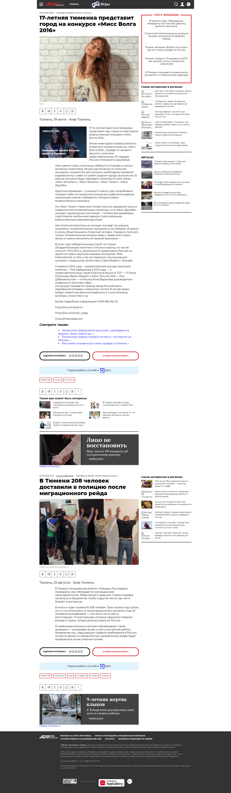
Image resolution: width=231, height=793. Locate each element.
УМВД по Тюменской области (54, 567)
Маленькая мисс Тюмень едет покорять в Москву (67, 413)
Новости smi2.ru (49, 466)
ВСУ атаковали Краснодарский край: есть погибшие (172, 204)
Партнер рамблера (87, 781)
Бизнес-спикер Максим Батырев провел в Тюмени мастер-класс (69, 423)
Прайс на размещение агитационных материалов (120, 736)
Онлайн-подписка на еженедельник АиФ (80, 739)
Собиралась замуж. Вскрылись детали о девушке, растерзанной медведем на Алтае (171, 104)
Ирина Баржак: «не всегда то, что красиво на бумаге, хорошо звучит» (119, 415)
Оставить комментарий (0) (116, 356)
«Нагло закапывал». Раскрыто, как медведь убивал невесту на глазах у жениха (172, 124)
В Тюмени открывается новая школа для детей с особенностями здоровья (166, 73)
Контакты (110, 739)
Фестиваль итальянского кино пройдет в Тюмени (94, 343)
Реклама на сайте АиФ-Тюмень (75, 736)
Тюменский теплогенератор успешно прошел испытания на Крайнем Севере (166, 36)
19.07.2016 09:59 (46, 13)
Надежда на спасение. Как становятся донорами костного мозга (68, 405)
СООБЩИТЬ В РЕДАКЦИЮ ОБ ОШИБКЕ (135, 739)
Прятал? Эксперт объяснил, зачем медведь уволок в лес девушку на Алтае (171, 535)
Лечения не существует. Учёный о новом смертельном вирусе (171, 133)
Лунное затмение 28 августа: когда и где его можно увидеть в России (166, 48)
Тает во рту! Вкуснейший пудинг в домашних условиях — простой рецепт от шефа (171, 483)
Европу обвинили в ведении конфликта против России (168, 173)
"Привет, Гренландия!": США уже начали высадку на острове (169, 162)
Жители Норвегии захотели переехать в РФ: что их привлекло (170, 193)
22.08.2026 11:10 (46, 476)
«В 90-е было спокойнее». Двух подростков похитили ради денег (171, 144)
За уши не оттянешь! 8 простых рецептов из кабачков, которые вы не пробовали (173, 504)
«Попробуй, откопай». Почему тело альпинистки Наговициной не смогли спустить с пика (172, 525)
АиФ (41, 103)
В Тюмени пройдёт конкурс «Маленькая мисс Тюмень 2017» (118, 403)
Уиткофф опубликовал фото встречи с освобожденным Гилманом (172, 183)
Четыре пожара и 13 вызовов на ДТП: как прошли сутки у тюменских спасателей (166, 61)
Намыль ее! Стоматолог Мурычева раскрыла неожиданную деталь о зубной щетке (172, 494)
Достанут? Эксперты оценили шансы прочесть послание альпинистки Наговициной (173, 93)
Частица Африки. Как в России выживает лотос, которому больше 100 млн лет (172, 114)
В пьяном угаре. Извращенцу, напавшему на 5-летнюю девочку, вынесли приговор (166, 24)
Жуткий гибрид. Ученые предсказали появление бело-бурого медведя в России (173, 514)
